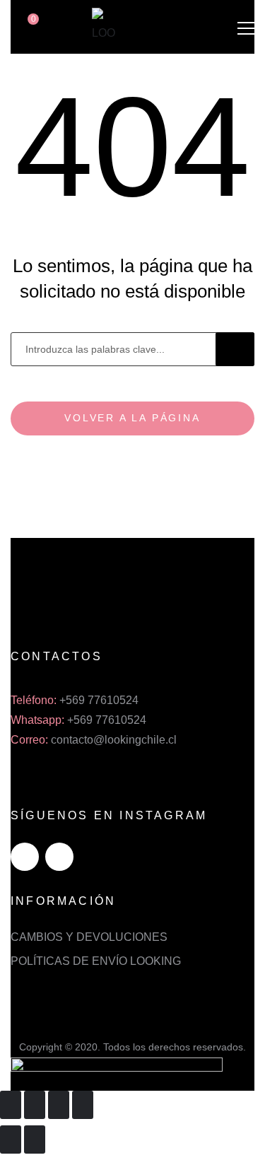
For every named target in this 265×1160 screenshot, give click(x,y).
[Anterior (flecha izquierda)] (10, 1139)
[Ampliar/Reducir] (82, 1105)
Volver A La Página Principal (132, 423)
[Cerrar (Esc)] (10, 1105)
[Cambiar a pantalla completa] (58, 1105)
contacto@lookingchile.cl (114, 740)
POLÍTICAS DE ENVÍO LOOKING (96, 961)
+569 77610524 (99, 700)
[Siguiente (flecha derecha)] (34, 1139)
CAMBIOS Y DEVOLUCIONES (89, 937)
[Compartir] (34, 1105)
